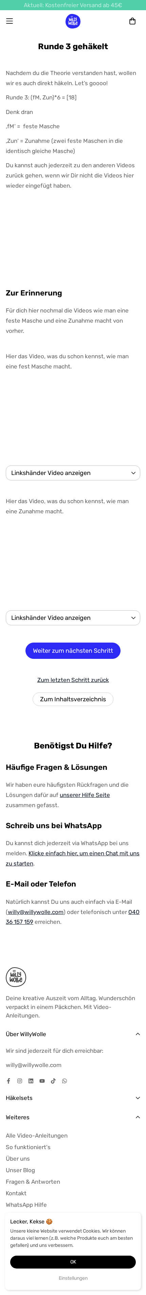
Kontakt (16, 1193)
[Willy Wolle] (73, 21)
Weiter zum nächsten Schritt (73, 650)
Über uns (18, 1158)
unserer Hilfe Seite (85, 795)
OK (73, 1262)
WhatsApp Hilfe (26, 1204)
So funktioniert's (28, 1147)
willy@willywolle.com (35, 912)
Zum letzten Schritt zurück (73, 680)
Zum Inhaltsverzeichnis (73, 699)
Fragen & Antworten (33, 1181)
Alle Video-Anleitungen (37, 1135)
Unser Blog (20, 1170)
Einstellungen (73, 1278)
